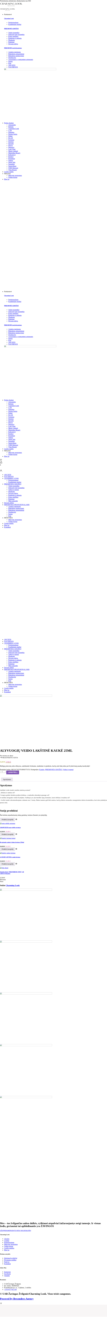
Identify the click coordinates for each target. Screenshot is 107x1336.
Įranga (10, 514)
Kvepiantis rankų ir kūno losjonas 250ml (12, 842)
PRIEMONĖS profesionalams (13, 48)
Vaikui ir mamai (13, 490)
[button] (9, 757)
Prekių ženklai (9, 123)
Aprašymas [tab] (7, 779)
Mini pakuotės (13, 501)
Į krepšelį (12, 772)
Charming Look (9, 18)
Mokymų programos (15, 175)
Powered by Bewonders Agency (17, 1298)
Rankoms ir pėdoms (15, 495)
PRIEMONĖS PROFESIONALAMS (16, 505)
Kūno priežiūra (13, 497)
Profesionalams (13, 480)
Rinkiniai (11, 499)
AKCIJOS (7, 475)
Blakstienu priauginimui (16, 510)
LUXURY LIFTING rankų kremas (10, 857)
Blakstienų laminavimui (16, 508)
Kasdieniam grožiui (14, 482)
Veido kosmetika (13, 486)
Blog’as (6, 179)
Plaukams (11, 491)
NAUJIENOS (9, 476)
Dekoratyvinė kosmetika (16, 488)
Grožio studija (8, 172)
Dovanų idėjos (13, 493)
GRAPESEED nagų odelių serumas (10, 827)
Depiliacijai (12, 512)
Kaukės (41, 769)
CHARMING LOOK (11, 478)
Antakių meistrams (14, 506)
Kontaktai (7, 527)
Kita (9, 516)
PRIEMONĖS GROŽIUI (11, 28)
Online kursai (12, 177)
